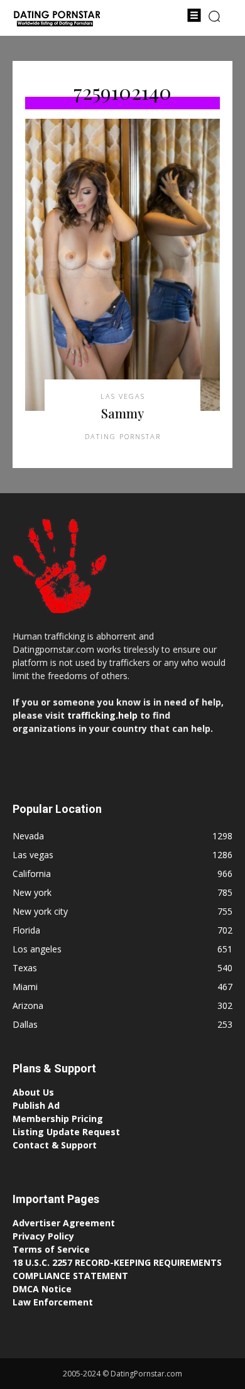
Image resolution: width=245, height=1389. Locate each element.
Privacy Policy (43, 1236)
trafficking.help (102, 715)
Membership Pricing (58, 1119)
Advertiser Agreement (64, 1223)
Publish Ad (36, 1105)
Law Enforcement (53, 1302)
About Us (33, 1092)
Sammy (122, 413)
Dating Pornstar (123, 436)
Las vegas (123, 396)
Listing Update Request (66, 1132)
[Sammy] (122, 265)
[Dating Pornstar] (57, 19)
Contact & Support (55, 1145)
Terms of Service (51, 1249)
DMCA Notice (42, 1289)
